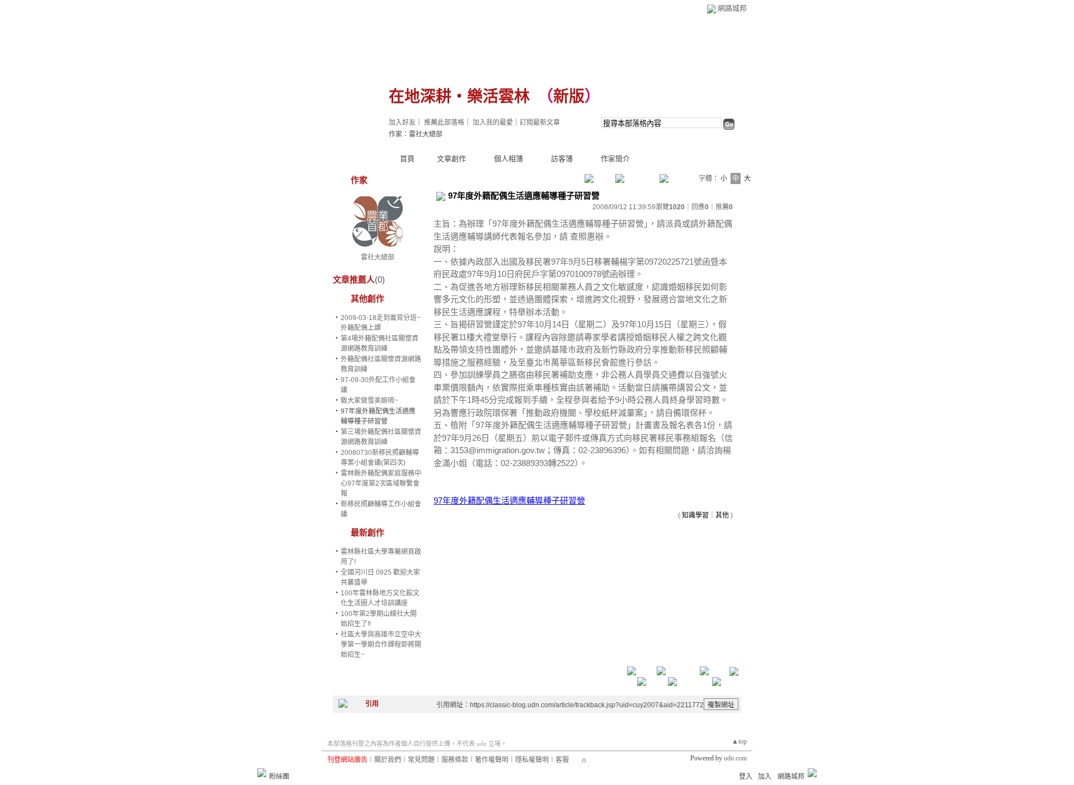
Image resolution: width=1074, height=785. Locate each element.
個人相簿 (508, 158)
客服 (562, 760)
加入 (764, 777)
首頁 (407, 158)
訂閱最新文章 (540, 122)
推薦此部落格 (444, 122)
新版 (569, 96)
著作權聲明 (491, 760)
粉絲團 (279, 777)
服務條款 (454, 760)
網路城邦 (732, 8)
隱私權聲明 (532, 760)
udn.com (735, 758)
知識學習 (695, 515)
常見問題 (421, 760)
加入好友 (402, 122)
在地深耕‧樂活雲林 (459, 96)
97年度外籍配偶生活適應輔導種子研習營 (509, 500)
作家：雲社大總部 (415, 134)
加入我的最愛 (493, 122)
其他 (722, 515)
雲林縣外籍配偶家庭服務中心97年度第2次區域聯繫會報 (381, 483)
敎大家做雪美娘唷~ (369, 401)
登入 (745, 777)
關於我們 (387, 760)
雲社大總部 (377, 257)
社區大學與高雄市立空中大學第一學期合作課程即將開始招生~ (381, 645)
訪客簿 (562, 158)
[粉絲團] (261, 772)
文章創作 (451, 158)
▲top (739, 741)
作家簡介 (615, 158)
